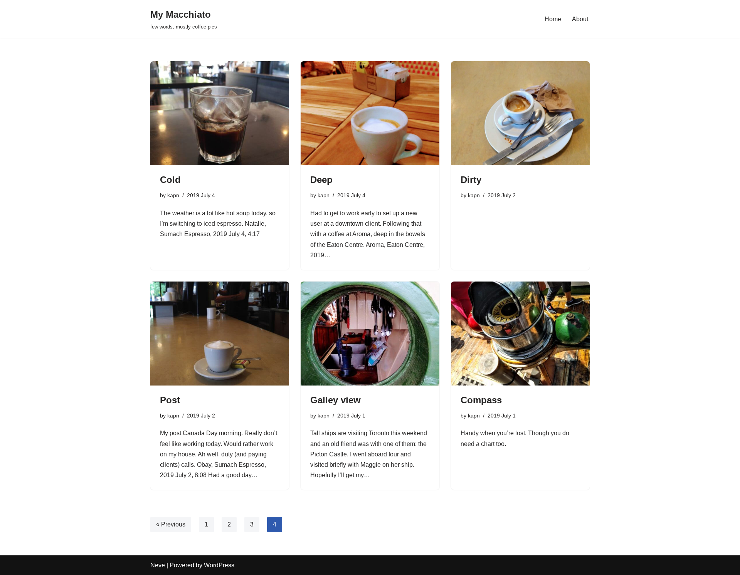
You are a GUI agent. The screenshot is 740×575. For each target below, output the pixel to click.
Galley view (335, 400)
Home (553, 19)
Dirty (471, 179)
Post (170, 400)
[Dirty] (520, 113)
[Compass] (520, 334)
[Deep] (370, 113)
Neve (157, 565)
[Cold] (219, 113)
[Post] (219, 334)
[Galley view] (370, 334)
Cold (170, 179)
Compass (481, 400)
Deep (321, 179)
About (580, 19)
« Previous (170, 524)
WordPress (219, 565)
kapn (173, 195)
